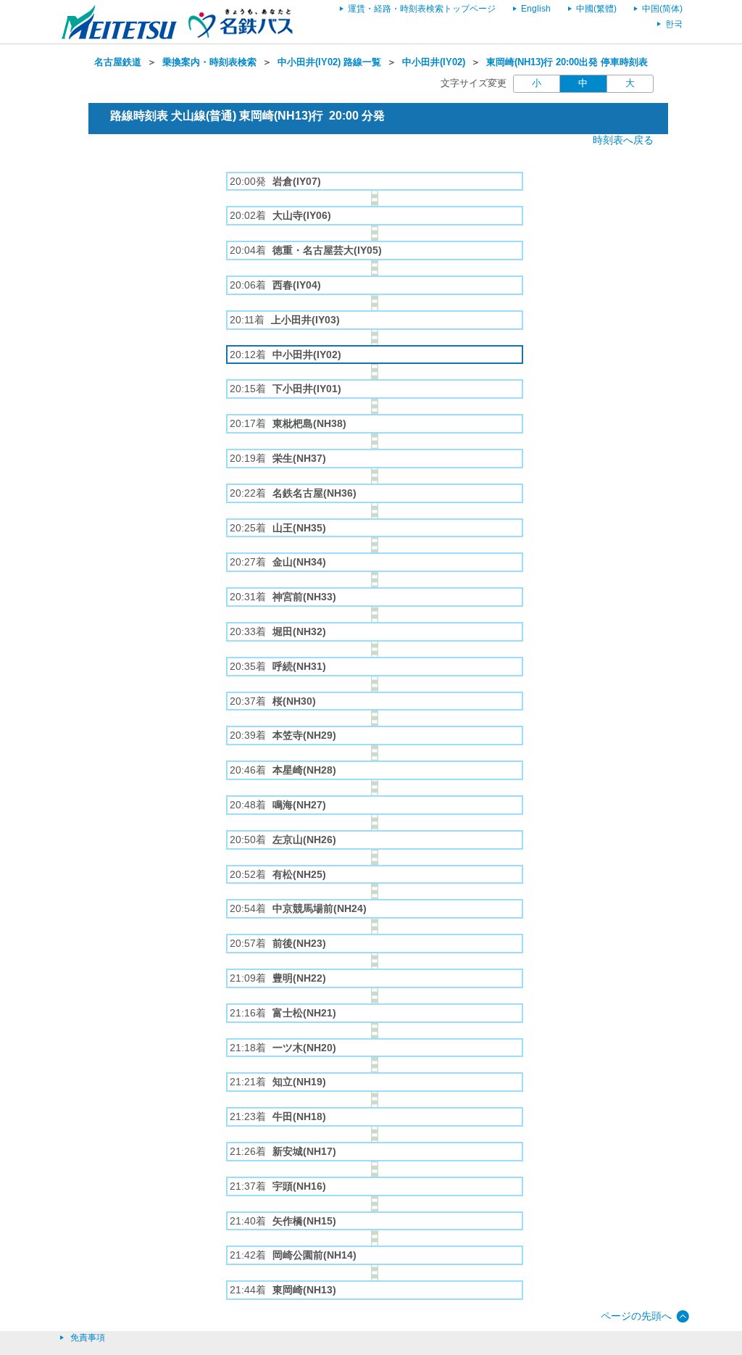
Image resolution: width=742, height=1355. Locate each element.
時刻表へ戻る (623, 140)
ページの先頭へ (636, 1316)
